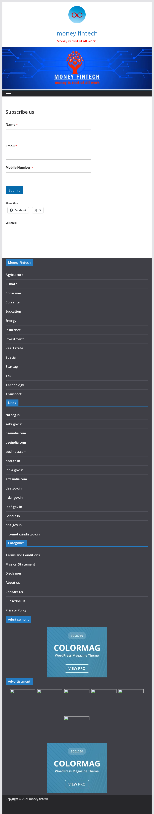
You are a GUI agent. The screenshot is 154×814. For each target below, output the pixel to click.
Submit (14, 190)
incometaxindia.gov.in (23, 534)
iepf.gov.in (14, 507)
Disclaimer (13, 573)
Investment (15, 339)
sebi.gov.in (14, 424)
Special (11, 357)
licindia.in (13, 516)
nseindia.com (16, 433)
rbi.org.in (13, 415)
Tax (8, 376)
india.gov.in (14, 470)
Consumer (13, 293)
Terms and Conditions (23, 555)
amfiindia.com (16, 479)
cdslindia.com (16, 451)
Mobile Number (19, 167)
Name (12, 125)
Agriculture (14, 275)
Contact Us (14, 592)
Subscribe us (15, 601)
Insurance (13, 330)
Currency (13, 302)
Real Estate (14, 348)
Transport (14, 394)
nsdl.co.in (13, 461)
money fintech (77, 33)
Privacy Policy (16, 610)
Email (11, 146)
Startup (12, 366)
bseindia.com (16, 442)
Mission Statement (20, 564)
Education (13, 311)
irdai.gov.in (14, 497)
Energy (11, 320)
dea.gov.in (14, 488)
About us (13, 582)
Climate (11, 284)
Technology (15, 385)
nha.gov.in (14, 525)
